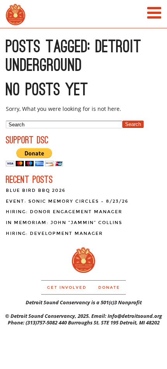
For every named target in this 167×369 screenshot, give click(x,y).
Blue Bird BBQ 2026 (36, 190)
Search (133, 124)
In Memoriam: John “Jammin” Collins (64, 222)
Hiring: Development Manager (54, 233)
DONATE (109, 287)
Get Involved (67, 287)
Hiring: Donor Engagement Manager (64, 211)
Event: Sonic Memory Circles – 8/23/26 (67, 201)
